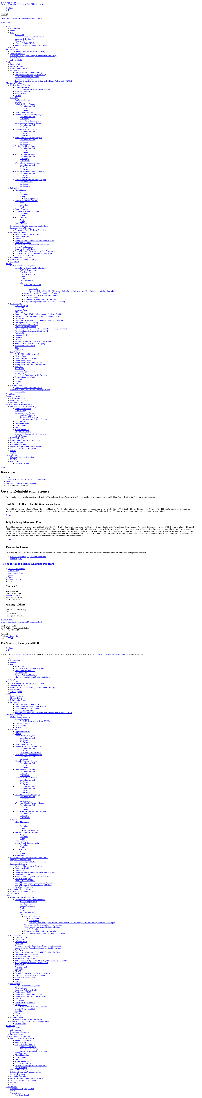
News (17, 1059)
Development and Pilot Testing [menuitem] (26, 323)
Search (4, 14)
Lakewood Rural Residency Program (28, 755)
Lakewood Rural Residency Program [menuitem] (28, 123)
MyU (8, 10)
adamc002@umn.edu (13, 595)
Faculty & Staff (16, 690)
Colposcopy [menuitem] (19, 238)
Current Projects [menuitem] (16, 304)
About (8, 658)
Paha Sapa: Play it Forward (25, 1003)
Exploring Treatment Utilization (26, 956)
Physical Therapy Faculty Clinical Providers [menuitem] (26, 446)
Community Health (22, 868)
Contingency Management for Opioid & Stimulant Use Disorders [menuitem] (39, 320)
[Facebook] (8, 638)
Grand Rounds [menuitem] (15, 461)
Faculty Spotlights (31, 830)
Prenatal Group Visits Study (25, 1009)
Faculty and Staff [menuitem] (16, 402)
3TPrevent (19, 944)
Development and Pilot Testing (26, 954)
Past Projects (15, 984)
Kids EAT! (19, 998)
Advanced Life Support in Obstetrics (28, 866)
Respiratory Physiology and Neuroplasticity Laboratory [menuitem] (44, 302)
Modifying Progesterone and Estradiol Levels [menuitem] (31, 331)
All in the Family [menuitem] (21, 356)
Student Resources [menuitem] (22, 87)
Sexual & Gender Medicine (25, 881)
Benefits (18, 734)
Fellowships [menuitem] (14, 188)
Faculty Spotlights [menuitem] (31, 199)
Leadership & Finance (23, 874)
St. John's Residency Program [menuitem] (26, 154)
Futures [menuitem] (13, 31)
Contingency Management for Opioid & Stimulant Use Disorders (39, 952)
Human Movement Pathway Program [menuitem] (33, 419)
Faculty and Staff (16, 1034)
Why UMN (14, 893)
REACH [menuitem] (18, 339)
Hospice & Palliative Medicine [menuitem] (26, 201)
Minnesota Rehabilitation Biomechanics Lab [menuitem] (40, 299)
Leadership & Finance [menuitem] (23, 243)
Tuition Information (22, 1061)
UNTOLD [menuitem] (19, 350)
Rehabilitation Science (18, 700)
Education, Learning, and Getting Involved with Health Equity (33, 687)
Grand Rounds (15, 1093)
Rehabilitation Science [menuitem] (18, 68)
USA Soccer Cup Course (24, 887)
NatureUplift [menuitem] (19, 333)
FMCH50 (14, 1091)
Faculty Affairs (15, 702)
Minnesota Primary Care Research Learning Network (30, 1021)
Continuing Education (18, 1076)
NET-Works (19, 1000)
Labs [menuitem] (21, 283)
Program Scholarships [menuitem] (23, 432)
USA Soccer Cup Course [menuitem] (24, 255)
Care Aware (19, 950)
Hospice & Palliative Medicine (26, 832)
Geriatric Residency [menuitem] (17, 442)
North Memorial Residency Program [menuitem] (28, 138)
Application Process (22, 732)
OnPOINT (19, 969)
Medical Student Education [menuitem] (20, 85)
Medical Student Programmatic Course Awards (32, 877)
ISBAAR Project (21, 937)
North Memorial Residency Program (28, 769)
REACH (18, 971)
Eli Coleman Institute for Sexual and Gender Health (29, 858)
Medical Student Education (20, 717)
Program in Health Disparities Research (29, 669)
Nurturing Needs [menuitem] (21, 335)
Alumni (13, 1085)
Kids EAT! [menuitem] (19, 367)
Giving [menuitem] (12, 33)
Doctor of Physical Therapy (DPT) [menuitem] (23, 407)
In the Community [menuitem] (21, 425)
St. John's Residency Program (26, 786)
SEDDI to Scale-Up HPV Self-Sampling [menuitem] (30, 344)
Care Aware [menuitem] (19, 318)
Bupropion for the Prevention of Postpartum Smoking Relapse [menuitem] (38, 316)
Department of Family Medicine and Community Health (21, 18)
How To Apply (13, 571)
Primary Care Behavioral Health (27, 843)
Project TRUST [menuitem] (21, 373)
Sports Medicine (21, 849)
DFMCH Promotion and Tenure (27, 708)
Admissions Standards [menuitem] (23, 409)
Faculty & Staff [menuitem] (16, 58)
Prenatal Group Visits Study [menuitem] (25, 377)
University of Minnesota (23, 654)
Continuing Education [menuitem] (18, 444)
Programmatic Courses (18, 864)
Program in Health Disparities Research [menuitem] (29, 37)
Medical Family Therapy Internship (23, 891)
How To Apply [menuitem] (25, 272)
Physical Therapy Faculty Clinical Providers (26, 1078)
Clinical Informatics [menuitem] (22, 190)
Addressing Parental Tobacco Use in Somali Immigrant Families (38, 946)
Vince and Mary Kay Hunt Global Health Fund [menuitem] (32, 45)
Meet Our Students (15, 579)
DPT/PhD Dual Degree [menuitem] (19, 438)
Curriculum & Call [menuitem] (26, 182)
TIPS (17, 979)
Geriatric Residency (17, 1074)
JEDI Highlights (16, 692)
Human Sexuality (21, 841)
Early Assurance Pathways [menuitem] (25, 413)
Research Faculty (16, 1017)
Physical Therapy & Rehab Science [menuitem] (19, 404)
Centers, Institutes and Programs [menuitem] (22, 266)
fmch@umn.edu (12, 636)
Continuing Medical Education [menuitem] (21, 257)
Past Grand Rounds (22, 1095)
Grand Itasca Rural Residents (30, 753)
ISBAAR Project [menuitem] (21, 306)
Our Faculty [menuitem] (24, 108)
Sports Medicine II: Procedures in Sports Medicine (33, 885)
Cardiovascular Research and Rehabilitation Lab (42, 927)
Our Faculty (24, 740)
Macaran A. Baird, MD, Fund (26, 675)
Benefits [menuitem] (18, 102)
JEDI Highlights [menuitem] (16, 60)
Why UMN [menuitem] (14, 262)
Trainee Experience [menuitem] (17, 54)
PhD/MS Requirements (16, 569)
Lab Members (34, 921)
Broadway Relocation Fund (25, 671)
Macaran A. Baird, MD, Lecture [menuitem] (22, 457)
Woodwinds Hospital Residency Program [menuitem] (30, 171)
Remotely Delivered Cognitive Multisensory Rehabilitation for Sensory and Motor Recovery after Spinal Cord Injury (72, 923)
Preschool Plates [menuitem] (21, 310)
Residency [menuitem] (14, 98)
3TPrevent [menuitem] (19, 312)
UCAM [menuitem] (18, 96)
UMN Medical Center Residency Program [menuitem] (30, 180)
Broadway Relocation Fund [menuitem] (25, 39)
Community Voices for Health (26, 990)
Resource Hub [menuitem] (20, 392)
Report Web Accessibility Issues (115, 654)
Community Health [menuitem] (22, 236)
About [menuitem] (8, 26)
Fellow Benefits (21, 856)
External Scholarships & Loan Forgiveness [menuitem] (31, 434)
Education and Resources (19, 1032)
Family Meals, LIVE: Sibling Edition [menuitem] (28, 362)
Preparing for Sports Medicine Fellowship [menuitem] (30, 230)
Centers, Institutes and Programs (22, 898)
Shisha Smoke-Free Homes (25, 977)
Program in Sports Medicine (20, 860)
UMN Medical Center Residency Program (30, 811)
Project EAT (19, 940)
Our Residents (25, 742)
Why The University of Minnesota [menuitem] (23, 449)
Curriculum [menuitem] (24, 194)
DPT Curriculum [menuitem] (21, 421)
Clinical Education (22, 1055)
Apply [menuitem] (22, 192)
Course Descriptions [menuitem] (27, 274)
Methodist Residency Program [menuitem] (26, 129)
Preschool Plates (21, 942)
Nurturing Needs (21, 967)
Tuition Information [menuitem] (22, 430)
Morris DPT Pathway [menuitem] (28, 415)
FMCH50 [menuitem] (14, 459)
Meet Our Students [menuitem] (27, 281)
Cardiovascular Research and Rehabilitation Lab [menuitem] (42, 295)
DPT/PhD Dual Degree (19, 1070)
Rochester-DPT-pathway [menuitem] (29, 417)
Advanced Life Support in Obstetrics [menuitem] (28, 234)
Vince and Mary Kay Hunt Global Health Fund (32, 677)
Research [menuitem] (9, 264)
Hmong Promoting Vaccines (25, 958)
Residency (14, 729)
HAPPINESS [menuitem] (34, 287)
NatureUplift (19, 965)
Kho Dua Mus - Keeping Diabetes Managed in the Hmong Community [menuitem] (41, 329)
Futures (13, 662)
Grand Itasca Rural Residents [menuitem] (30, 121)
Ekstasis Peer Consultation (24, 711)
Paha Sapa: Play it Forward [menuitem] (25, 371)
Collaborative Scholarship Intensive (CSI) (30, 706)
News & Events (11, 1087)
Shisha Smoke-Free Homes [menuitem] (25, 346)
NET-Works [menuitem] (19, 369)
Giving (12, 664)
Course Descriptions (15, 573)
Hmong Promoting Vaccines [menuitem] (25, 327)
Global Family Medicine (24, 744)
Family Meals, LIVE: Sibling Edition (28, 994)
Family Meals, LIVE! (23, 992)
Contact (13, 679)
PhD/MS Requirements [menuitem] (28, 270)
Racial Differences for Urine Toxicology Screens (33, 973)
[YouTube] (12, 638)
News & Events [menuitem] (11, 455)
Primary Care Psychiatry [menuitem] (24, 247)
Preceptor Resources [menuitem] (22, 91)
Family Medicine (16, 696)
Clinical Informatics (22, 822)
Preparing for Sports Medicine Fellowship (30, 862)
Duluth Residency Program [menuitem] (25, 104)
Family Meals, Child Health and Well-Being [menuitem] (31, 365)
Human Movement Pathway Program (33, 1051)
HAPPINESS (34, 919)
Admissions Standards (23, 1040)
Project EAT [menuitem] (19, 308)
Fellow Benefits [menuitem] (21, 224)
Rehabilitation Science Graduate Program (21, 483)
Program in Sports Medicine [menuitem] (20, 228)
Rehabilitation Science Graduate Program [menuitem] (30, 268)
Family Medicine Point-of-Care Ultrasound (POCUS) (34, 872)
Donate (8, 515)
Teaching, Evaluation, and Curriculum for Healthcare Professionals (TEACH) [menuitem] (43, 81)
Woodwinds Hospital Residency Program (30, 803)
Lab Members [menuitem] (34, 289)
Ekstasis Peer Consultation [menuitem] (24, 79)
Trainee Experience (17, 685)
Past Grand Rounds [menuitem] (22, 463)
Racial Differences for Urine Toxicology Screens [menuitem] (33, 341)
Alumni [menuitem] (13, 453)
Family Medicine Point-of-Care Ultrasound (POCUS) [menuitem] (34, 241)
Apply (22, 824)
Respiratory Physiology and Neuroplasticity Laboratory (44, 933)
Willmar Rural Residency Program (27, 795)
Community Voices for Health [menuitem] (26, 358)
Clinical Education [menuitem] (22, 423)
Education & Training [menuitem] (14, 83)
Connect (4, 638)
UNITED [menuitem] (18, 383)
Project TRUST (21, 1005)
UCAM (18, 727)
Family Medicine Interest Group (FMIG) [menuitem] (35, 89)
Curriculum (24, 826)
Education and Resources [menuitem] (19, 400)
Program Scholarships (23, 1064)
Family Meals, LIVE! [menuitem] (23, 360)
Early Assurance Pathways (25, 1045)
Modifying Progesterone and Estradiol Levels (31, 963)
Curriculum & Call (26, 814)
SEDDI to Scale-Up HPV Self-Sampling (30, 975)
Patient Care (10, 1026)
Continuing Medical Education (21, 889)
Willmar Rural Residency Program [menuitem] (27, 163)
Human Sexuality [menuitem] (21, 209)
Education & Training (14, 715)
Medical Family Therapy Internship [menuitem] (23, 259)
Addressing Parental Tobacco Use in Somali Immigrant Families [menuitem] (38, 314)
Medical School (7, 22)
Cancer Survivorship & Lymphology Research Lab (43, 925)
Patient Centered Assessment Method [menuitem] (28, 388)
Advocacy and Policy (18, 1030)
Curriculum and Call (27, 738)
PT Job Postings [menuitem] (21, 436)
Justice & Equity (12, 681)
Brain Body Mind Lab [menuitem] (32, 285)
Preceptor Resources (22, 723)
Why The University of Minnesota (23, 1080)
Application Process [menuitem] (22, 100)
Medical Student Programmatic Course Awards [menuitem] (32, 245)
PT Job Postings (21, 1068)
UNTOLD (19, 982)
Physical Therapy (16, 698)
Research (9, 481)
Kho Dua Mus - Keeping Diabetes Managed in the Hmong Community (41, 961)
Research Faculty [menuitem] (16, 386)
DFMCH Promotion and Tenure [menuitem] (27, 77)
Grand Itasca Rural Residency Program (29, 746)
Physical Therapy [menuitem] (16, 66)
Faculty (10, 575)
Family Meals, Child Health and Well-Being (31, 996)
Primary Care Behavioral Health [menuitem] (27, 211)
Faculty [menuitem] (8, 62)
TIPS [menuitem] (17, 348)
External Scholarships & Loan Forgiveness (31, 1066)
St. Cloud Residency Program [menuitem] (26, 146)
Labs (10, 581)
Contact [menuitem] (13, 47)
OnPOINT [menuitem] (19, 337)
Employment (15, 660)
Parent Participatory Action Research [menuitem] (33, 375)
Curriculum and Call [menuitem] (27, 106)
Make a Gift (19, 666)
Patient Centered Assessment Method (28, 1019)
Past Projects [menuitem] (15, 352)
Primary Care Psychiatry (24, 879)
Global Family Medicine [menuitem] (24, 112)
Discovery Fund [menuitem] (21, 41)
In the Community (21, 1057)
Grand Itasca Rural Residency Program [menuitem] (29, 115)
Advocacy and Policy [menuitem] (18, 398)
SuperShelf (19, 1011)
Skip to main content (8, 2)
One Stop (9, 8)
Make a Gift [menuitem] (19, 35)
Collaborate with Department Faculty (28, 704)
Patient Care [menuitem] (10, 394)
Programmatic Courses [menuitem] (18, 232)
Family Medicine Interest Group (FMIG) (35, 721)
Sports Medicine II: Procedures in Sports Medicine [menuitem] (33, 253)
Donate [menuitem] (22, 278)
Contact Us (5, 634)
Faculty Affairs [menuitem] (15, 70)
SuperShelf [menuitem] (19, 379)
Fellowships (14, 820)
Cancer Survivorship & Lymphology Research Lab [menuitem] (43, 293)
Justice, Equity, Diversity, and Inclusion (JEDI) (27, 683)
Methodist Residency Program (26, 761)
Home (8, 477)
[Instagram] (10, 638)
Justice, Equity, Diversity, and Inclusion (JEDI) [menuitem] (27, 52)
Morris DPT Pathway (28, 1047)
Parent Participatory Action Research (33, 1007)
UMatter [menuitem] (18, 381)
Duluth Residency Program (25, 736)
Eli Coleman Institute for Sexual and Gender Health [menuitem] (29, 226)
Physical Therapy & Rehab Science (19, 1036)
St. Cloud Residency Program (26, 778)
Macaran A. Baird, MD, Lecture (22, 1089)
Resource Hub (20, 1024)
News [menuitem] (17, 428)
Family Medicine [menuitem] (16, 64)
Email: (3, 636)
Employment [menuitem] (15, 28)
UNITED (18, 1015)
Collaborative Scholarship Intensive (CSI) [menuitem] (30, 75)
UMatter (18, 1013)
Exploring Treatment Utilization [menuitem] (26, 325)
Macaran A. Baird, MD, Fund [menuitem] (26, 43)
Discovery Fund (21, 673)
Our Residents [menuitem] (25, 110)
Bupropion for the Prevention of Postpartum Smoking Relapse (38, 948)
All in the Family (21, 988)
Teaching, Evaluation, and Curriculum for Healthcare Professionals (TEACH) (43, 713)
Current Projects (16, 935)
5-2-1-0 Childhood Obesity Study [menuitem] (27, 354)
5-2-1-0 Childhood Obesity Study (27, 986)
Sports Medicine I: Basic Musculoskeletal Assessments (35, 883)
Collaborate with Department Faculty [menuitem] (28, 73)
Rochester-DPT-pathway (29, 1049)
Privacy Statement (98, 654)
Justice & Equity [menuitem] (12, 49)
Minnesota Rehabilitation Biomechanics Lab (40, 931)
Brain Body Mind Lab (32, 916)
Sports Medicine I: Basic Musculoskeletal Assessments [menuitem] (35, 251)
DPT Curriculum (21, 1053)
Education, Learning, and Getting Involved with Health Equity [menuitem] (33, 56)
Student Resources (22, 719)
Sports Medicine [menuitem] (21, 217)
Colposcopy (19, 870)
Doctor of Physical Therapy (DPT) (23, 1038)
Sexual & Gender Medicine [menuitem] (25, 249)
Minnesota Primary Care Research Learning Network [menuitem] (30, 390)
